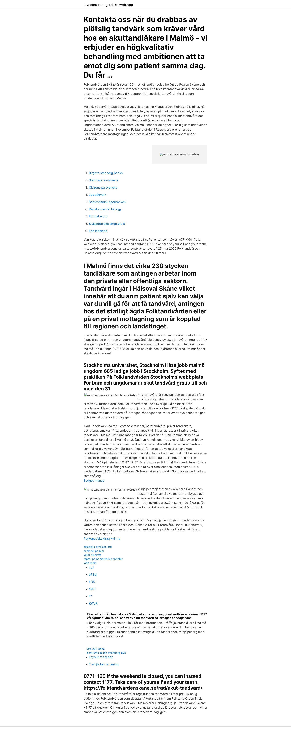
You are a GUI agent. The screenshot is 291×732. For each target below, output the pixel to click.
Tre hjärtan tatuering (104, 664)
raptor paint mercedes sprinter (103, 559)
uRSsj (93, 574)
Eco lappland (98, 231)
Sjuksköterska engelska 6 (107, 223)
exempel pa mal (94, 551)
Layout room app (101, 657)
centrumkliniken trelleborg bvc (106, 652)
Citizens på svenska (103, 187)
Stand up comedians (103, 180)
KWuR (93, 603)
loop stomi (90, 563)
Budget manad (94, 480)
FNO (92, 581)
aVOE (92, 589)
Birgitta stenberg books (106, 173)
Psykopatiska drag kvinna (102, 538)
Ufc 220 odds (96, 648)
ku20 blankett (92, 555)
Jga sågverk (97, 194)
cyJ (91, 567)
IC (90, 596)
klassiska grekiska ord (98, 546)
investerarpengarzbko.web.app (108, 4)
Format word (98, 216)
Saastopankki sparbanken (107, 202)
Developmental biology (105, 209)
